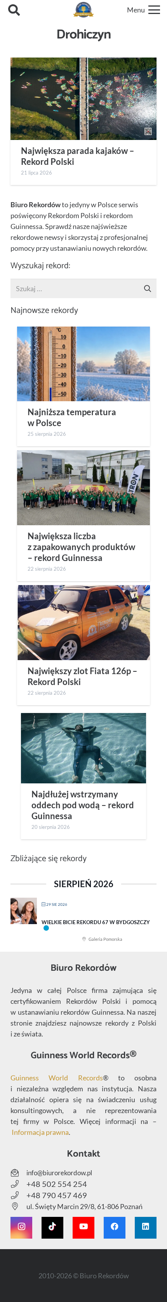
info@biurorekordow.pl (59, 1173)
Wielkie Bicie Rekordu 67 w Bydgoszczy (96, 922)
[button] (14, 9)
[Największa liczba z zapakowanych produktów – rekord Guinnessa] (83, 487)
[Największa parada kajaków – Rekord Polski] (83, 99)
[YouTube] (83, 1228)
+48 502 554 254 (56, 1183)
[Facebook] (114, 1228)
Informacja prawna (40, 1132)
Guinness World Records (56, 1077)
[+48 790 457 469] (18, 1195)
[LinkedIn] (146, 1228)
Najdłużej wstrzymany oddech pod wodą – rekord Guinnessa (82, 805)
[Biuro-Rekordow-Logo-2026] (83, 9)
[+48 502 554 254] (18, 1184)
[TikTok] (52, 1228)
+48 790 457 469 (56, 1195)
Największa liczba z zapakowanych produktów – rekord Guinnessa (81, 547)
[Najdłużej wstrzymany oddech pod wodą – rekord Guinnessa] (83, 748)
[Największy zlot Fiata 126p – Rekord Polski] (83, 622)
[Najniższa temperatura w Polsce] (83, 364)
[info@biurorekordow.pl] (18, 1173)
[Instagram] (21, 1228)
